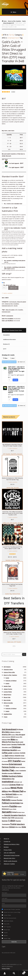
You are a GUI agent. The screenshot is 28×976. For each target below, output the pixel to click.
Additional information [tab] (9, 339)
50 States (20, 729)
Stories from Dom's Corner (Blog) (11, 912)
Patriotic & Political (11, 680)
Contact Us (7, 841)
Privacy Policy (8, 850)
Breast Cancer (6, 744)
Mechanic (7, 788)
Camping (14, 744)
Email (3, 903)
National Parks (16, 593)
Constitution (16, 753)
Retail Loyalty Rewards (10, 861)
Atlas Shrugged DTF (8, 23)
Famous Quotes (8, 767)
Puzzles (13, 560)
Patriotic (8, 560)
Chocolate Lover (6, 747)
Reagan (19, 806)
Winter (19, 827)
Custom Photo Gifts (9, 672)
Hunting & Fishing (15, 776)
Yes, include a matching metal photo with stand (14, 267)
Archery (13, 734)
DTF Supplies (5, 761)
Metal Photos (7, 694)
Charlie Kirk (21, 744)
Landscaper (16, 781)
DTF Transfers (7, 926)
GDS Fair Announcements (9, 918)
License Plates (8, 692)
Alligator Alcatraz (15, 732)
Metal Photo (17, 787)
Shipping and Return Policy (11, 844)
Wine (16, 827)
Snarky (7, 683)
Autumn (13, 737)
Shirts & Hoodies (8, 703)
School (14, 812)
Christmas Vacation (9, 750)
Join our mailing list (9, 852)
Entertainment (13, 38)
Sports (21, 815)
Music (3, 794)
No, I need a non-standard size (13, 203)
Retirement (5, 809)
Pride (21, 803)
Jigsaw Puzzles (8, 689)
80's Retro (6, 732)
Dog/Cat (10, 758)
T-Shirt (11, 820)
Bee (21, 737)
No (4, 282)
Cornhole (22, 753)
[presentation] (14, 646)
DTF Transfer (19, 309)
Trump (5, 717)
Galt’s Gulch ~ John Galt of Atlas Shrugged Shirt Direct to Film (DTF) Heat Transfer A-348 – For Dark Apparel (16, 389)
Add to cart (13, 288)
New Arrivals (7, 700)
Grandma (5, 773)
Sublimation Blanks (8, 921)
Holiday (5, 776)
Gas (15, 770)
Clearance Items (8, 669)
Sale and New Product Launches (11, 909)
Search (14, 973)
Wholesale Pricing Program (12, 855)
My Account (4, 973)
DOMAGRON (9, 315)
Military (5, 791)
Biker (17, 739)
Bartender (18, 737)
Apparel (5, 935)
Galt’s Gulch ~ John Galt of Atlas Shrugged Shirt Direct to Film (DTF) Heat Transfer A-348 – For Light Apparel (16, 370)
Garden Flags (7, 686)
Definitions (11, 755)
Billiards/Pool (6, 742)
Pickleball (13, 800)
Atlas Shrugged (10, 309)
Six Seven (19, 812)
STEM (12, 818)
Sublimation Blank (19, 817)
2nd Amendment (9, 729)
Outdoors (9, 797)
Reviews (6, 847)
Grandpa (10, 773)
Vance (7, 827)
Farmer (17, 767)
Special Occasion (11, 815)
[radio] (13, 163)
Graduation (23, 770)
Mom (10, 791)
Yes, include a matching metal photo (14, 261)
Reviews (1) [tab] (6, 344)
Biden (13, 739)
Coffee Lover (5, 522)
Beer (8, 739)
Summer (5, 821)
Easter (23, 761)
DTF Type (5, 159)
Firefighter (22, 767)
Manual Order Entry (9, 858)
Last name (4, 898)
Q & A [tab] (4, 348)
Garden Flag (10, 487)
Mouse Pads (7, 697)
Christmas (16, 747)
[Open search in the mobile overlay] (14, 654)
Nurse (18, 794)
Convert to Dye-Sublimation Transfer (15, 228)
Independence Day (8, 779)
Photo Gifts (6, 924)
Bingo (13, 742)
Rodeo (14, 809)
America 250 (6, 734)
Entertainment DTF (7, 305)
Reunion (11, 809)
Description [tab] (6, 335)
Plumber (19, 800)
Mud (24, 791)
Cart (22, 972)
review (13, 91)
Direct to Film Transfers (12, 303)
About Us (6, 838)
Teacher (18, 821)
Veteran (17, 560)
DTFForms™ (22, 758)
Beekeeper (4, 739)
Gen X (17, 770)
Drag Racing (16, 758)
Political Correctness (11, 803)
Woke (24, 827)
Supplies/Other (8, 714)
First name (4, 892)
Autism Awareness (6, 737)
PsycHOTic (13, 454)
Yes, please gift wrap (9, 285)
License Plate (14, 785)
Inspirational (7, 781)
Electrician (5, 764)
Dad (6, 755)
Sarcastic (19, 454)
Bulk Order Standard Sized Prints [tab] (12, 330)
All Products (12, 301)
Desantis (17, 755)
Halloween (17, 773)
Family (11, 35)
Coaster (19, 750)
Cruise (3, 755)
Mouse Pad (17, 791)
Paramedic (15, 797)
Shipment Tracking (9, 864)
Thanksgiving (6, 824)
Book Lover (10, 642)
